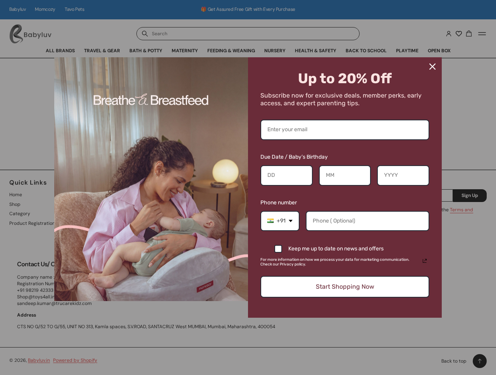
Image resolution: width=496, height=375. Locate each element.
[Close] (432, 66)
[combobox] (280, 221)
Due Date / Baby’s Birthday (294, 157)
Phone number (278, 202)
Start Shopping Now (345, 286)
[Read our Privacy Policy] (424, 260)
